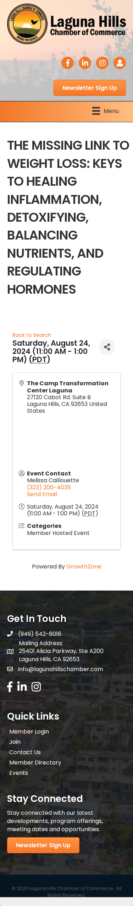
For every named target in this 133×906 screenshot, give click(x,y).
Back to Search (31, 335)
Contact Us (25, 752)
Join (15, 742)
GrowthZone (83, 566)
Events (18, 773)
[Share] (107, 347)
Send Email (42, 494)
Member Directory (35, 762)
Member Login (29, 731)
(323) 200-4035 (49, 487)
